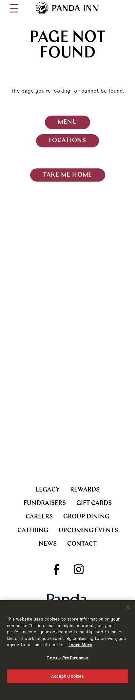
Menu (67, 122)
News (48, 544)
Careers (39, 517)
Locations (67, 141)
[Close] (128, 607)
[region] (67, 650)
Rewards (85, 490)
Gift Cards (94, 503)
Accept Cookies (67, 676)
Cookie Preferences (67, 658)
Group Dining (86, 517)
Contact (82, 544)
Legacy (48, 490)
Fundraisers (45, 503)
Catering (32, 531)
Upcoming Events (88, 531)
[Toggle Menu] (14, 8)
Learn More (80, 644)
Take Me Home (67, 175)
